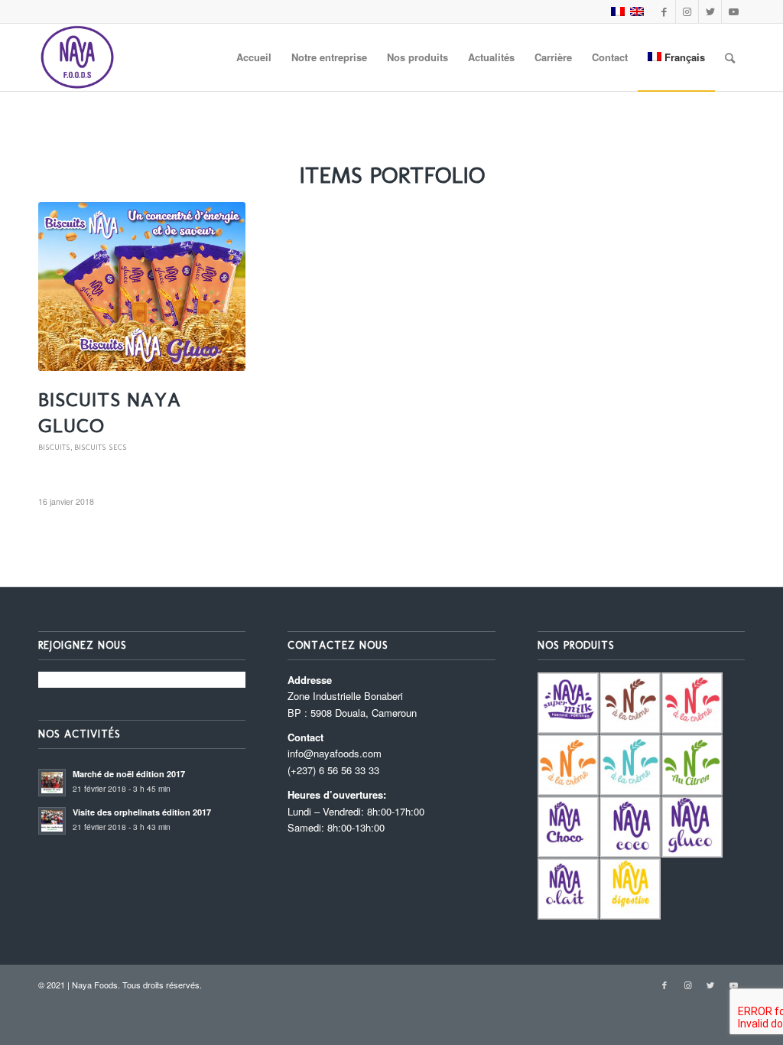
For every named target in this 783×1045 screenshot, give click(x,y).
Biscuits (54, 447)
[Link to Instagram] (687, 11)
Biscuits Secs (100, 447)
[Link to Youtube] (733, 11)
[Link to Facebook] (664, 11)
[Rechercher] (730, 57)
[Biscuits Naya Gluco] (141, 286)
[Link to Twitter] (710, 11)
